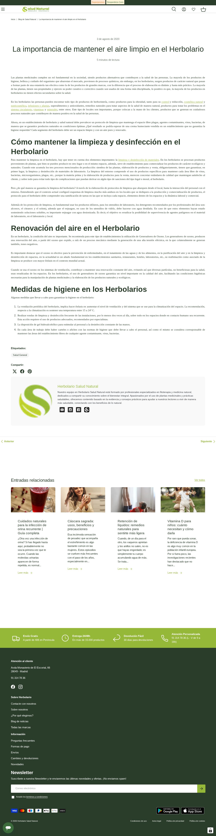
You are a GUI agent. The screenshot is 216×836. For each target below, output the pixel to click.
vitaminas (38, 109)
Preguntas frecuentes (23, 740)
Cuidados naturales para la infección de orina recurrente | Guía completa (32, 527)
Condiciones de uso (138, 821)
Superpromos (98, 2)
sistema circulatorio (21, 109)
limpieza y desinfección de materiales (138, 159)
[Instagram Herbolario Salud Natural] (70, 409)
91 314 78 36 (18, 677)
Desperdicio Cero (115, 2)
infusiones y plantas (38, 105)
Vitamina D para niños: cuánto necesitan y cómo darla (180, 527)
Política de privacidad (175, 821)
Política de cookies (197, 821)
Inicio (13, 19)
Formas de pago (20, 746)
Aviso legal (156, 821)
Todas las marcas (21, 727)
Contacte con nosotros (23, 703)
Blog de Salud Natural (27, 19)
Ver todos (199, 479)
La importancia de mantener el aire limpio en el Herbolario (62, 19)
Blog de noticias (20, 721)
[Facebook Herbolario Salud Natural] (78, 409)
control (165, 101)
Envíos (15, 752)
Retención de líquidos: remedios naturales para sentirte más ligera (131, 527)
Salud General (20, 355)
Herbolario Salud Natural (27, 821)
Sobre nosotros (19, 709)
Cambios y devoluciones (24, 758)
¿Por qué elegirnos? (22, 715)
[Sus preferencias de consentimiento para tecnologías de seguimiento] (210, 830)
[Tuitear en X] (14, 371)
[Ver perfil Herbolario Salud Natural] (86, 409)
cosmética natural (193, 101)
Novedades (17, 764)
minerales (52, 109)
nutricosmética (18, 105)
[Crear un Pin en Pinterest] (29, 371)
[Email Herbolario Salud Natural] (62, 409)
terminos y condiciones (37, 797)
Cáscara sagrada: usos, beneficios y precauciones (81, 525)
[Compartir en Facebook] (22, 371)
